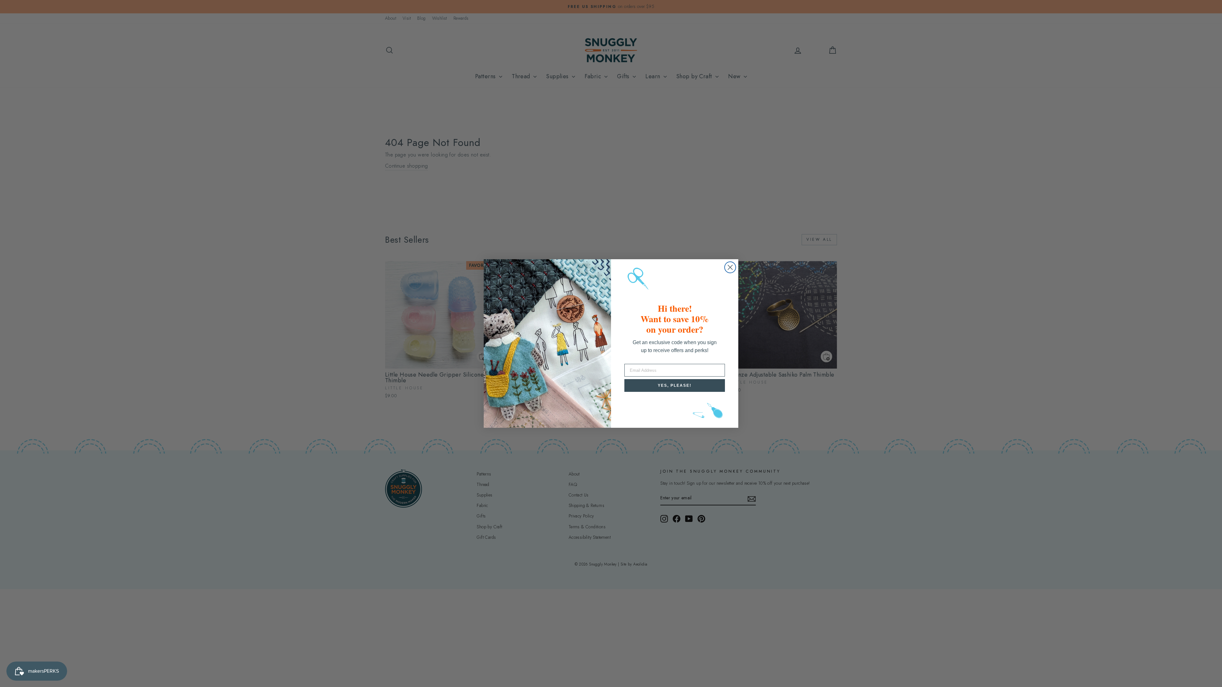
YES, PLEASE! (675, 385)
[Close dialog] (730, 267)
